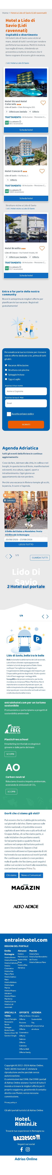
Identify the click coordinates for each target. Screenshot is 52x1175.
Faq (32, 1022)
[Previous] (8, 83)
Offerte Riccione (22, 1021)
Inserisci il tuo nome (14, 385)
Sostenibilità (36, 1019)
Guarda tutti (40, 557)
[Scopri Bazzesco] (26, 1137)
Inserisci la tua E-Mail (14, 397)
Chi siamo (11, 875)
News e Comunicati (31, 875)
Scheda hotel (26, 129)
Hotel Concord (14, 171)
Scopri (10, 754)
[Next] (43, 83)
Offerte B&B (24, 1049)
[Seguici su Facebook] (23, 1150)
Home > (6, 13)
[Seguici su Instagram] (29, 1150)
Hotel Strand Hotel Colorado (16, 102)
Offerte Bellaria (25, 1026)
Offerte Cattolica (22, 1044)
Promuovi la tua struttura (37, 1027)
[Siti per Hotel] (26, 1158)
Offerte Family (25, 1052)
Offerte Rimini (25, 1016)
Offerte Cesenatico (23, 1031)
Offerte (35, 111)
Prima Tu (30, 868)
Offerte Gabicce (22, 1037)
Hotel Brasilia (13, 248)
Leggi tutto (26, 544)
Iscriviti (26, 424)
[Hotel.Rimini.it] (26, 1125)
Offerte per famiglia (18, 111)
